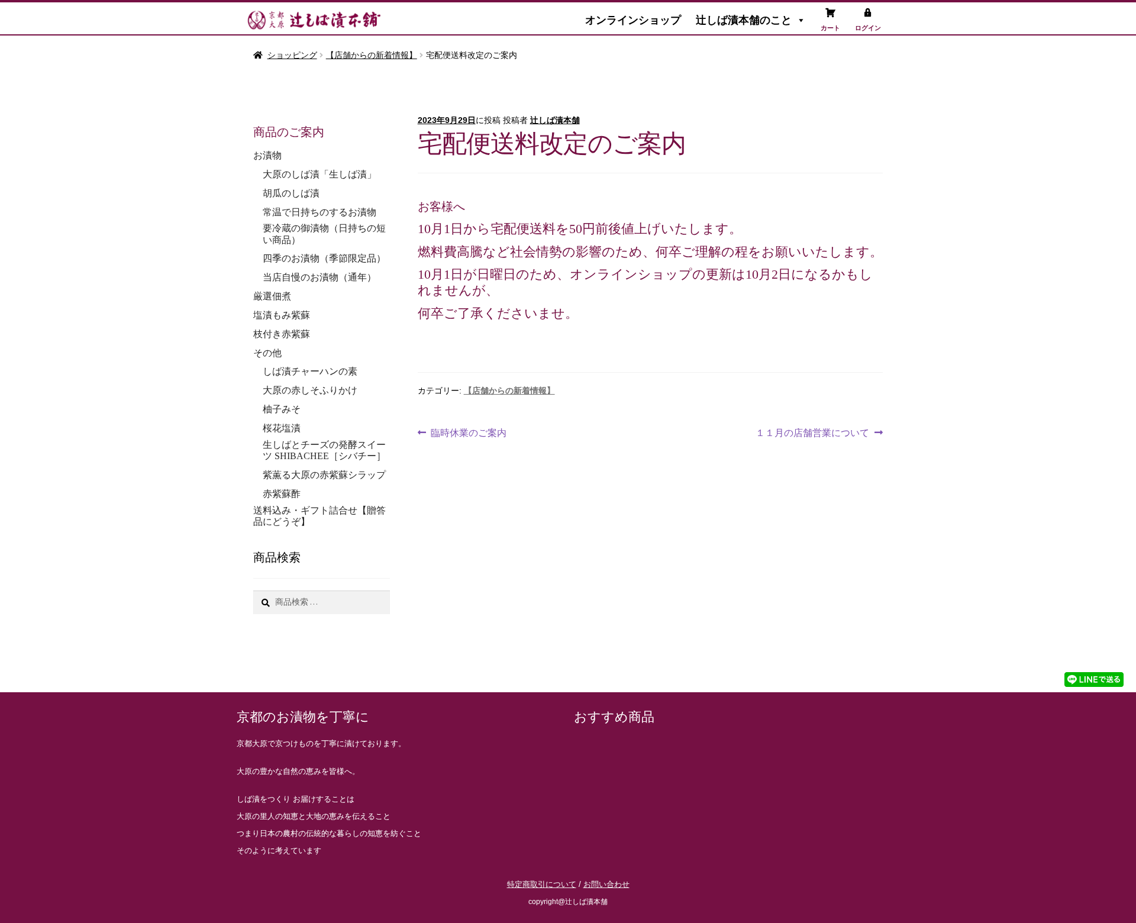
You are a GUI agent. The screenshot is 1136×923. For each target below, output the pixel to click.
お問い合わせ (606, 884)
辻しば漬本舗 (555, 120)
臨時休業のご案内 (468, 431)
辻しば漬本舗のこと (744, 20)
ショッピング (292, 55)
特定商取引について (541, 884)
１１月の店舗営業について (812, 431)
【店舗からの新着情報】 (371, 55)
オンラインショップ (633, 20)
